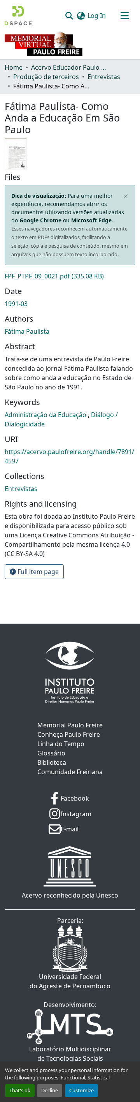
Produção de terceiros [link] (46, 76)
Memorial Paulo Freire (70, 725)
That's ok (19, 1090)
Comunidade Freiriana (70, 772)
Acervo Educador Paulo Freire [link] (70, 67)
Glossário (51, 753)
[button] (18, 15)
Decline (49, 1090)
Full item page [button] (37, 571)
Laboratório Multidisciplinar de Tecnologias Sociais (70, 1054)
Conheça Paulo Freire (68, 734)
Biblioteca (51, 762)
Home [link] (14, 67)
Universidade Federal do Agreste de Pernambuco (70, 981)
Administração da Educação (46, 414)
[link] (70, 276)
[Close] (125, 196)
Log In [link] (97, 15)
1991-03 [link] (16, 303)
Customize (81, 1090)
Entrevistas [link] (104, 76)
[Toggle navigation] (124, 15)
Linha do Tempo (60, 743)
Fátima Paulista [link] (27, 331)
